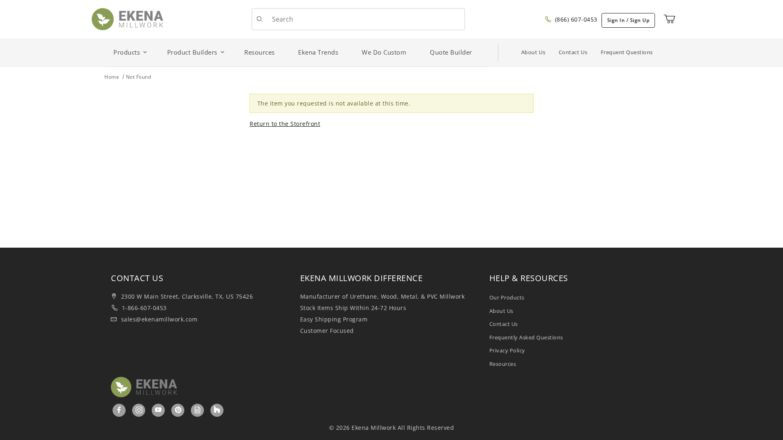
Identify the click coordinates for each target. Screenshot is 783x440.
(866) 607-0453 (575, 19)
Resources (502, 363)
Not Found (138, 76)
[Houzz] (216, 410)
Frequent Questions (627, 52)
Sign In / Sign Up (628, 20)
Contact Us (573, 52)
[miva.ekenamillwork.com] (127, 18)
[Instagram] (139, 409)
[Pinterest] (178, 409)
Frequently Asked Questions (526, 337)
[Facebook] (119, 409)
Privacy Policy (507, 350)
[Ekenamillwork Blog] (198, 409)
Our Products (506, 297)
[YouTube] (158, 409)
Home (111, 76)
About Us (533, 52)
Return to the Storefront (285, 124)
